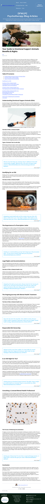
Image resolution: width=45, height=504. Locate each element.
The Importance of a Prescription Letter (10, 84)
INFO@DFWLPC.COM (32, 495)
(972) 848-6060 (31, 497)
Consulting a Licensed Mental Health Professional (12, 94)
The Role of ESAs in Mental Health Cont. (10, 87)
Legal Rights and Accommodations (9, 85)
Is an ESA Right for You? (7, 93)
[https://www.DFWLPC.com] (7, 5)
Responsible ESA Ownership (8, 92)
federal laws (21, 238)
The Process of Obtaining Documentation (11, 96)
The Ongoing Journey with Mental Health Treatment (13, 88)
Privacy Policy (17, 498)
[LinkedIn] (20, 488)
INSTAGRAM (29, 501)
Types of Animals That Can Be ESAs (12, 78)
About (17, 2)
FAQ (26, 5)
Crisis (23, 8)
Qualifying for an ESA (6, 81)
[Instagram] (22, 488)
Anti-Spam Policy (17, 499)
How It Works (23, 2)
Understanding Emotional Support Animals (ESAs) (15, 76)
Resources (18, 8)
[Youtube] (23, 488)
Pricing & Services (20, 5)
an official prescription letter (25, 373)
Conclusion (4, 97)
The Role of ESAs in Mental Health (11, 77)
